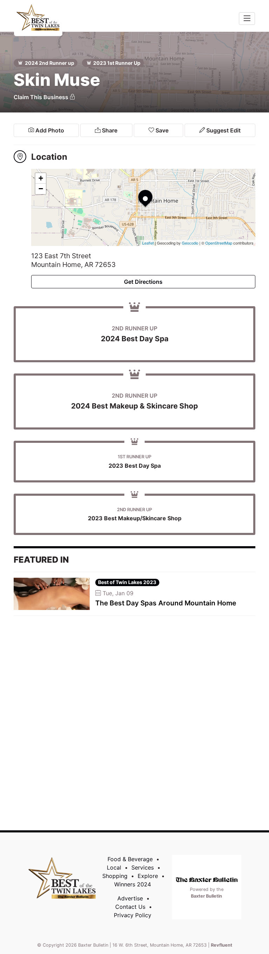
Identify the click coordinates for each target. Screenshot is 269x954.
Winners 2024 (132, 884)
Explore (148, 875)
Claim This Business (42, 97)
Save (161, 130)
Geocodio (190, 243)
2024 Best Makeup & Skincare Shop (134, 405)
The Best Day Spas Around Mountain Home (165, 603)
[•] (138, 190)
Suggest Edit (223, 130)
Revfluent (221, 945)
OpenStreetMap (218, 243)
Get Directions (143, 281)
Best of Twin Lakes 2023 (127, 582)
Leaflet (148, 243)
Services (142, 867)
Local (114, 867)
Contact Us (130, 906)
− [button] (41, 188)
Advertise (130, 898)
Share (109, 130)
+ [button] (41, 178)
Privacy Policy (132, 915)
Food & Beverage (130, 859)
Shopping (114, 875)
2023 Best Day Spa (135, 465)
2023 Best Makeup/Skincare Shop (134, 518)
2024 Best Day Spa (134, 338)
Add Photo (49, 130)
